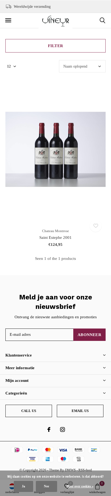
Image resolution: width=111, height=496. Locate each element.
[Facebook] (48, 429)
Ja (23, 486)
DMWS (70, 470)
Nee (46, 486)
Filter (55, 46)
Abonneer (89, 335)
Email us (80, 411)
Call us (28, 411)
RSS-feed (85, 470)
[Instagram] (62, 429)
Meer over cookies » (80, 486)
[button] (8, 20)
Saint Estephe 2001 (55, 237)
